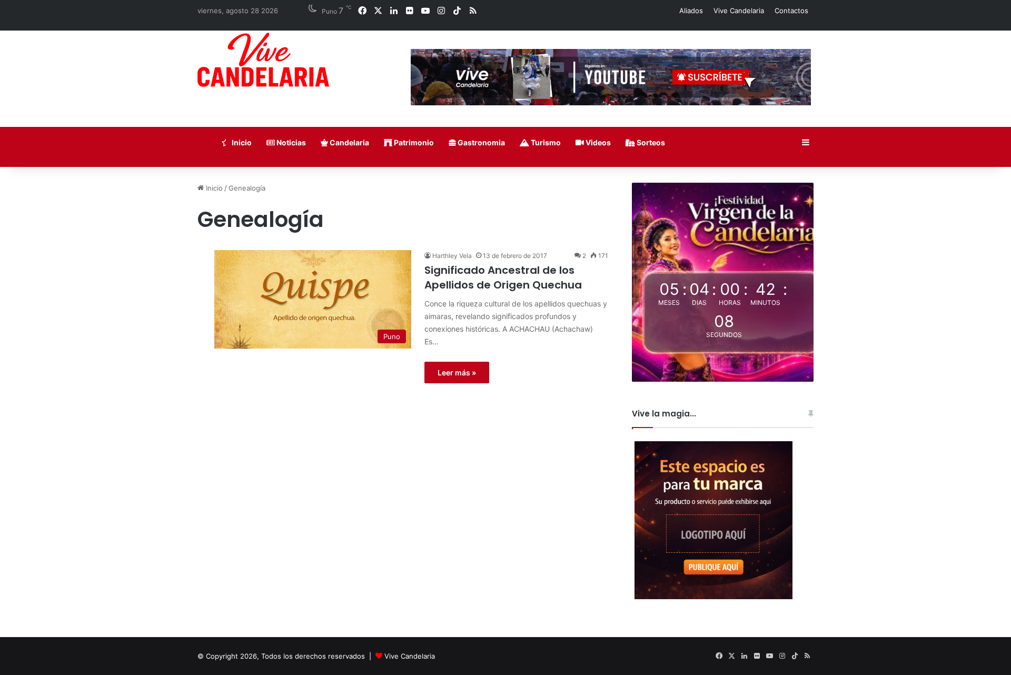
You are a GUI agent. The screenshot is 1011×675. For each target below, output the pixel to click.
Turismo (545, 142)
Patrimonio (413, 142)
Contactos (791, 10)
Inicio (241, 142)
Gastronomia (480, 142)
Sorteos (650, 142)
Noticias (290, 142)
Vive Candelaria (738, 10)
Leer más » (457, 372)
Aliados (691, 10)
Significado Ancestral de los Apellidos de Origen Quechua (503, 277)
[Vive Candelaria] (263, 60)
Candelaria (348, 142)
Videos (597, 142)
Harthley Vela (452, 256)
